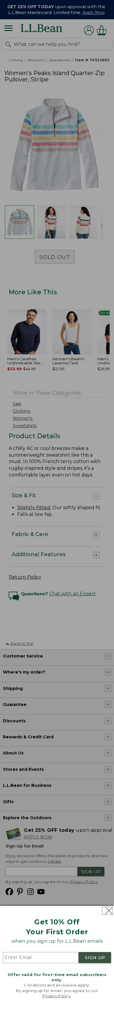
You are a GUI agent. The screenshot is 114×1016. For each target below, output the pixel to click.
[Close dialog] (107, 910)
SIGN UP (95, 957)
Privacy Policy (56, 996)
